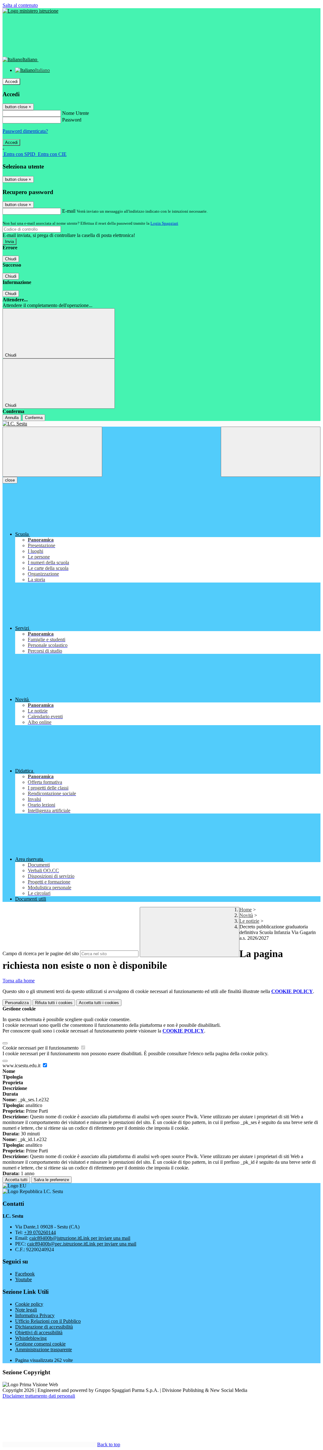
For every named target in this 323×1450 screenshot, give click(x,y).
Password (71, 119)
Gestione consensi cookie (40, 1343)
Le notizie (249, 921)
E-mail (68, 211)
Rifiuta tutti (54, 1002)
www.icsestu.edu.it (22, 1065)
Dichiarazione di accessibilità (44, 1326)
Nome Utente (75, 113)
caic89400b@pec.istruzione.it (81, 1243)
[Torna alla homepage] (161, 424)
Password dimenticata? (25, 131)
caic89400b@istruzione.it (79, 1238)
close (10, 480)
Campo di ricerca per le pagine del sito (41, 953)
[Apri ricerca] (270, 452)
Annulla (12, 417)
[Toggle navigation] (52, 452)
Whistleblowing (31, 1338)
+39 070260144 (40, 1232)
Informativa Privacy (35, 1315)
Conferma (34, 417)
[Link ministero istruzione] (30, 11)
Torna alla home (19, 980)
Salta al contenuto (20, 5)
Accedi (11, 81)
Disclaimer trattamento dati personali (39, 1396)
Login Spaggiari (164, 223)
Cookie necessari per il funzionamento (41, 1048)
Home (245, 909)
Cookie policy (29, 1304)
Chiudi (10, 259)
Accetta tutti (99, 1002)
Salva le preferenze (51, 1179)
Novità (246, 915)
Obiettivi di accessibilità (38, 1332)
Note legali (26, 1309)
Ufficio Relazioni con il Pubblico (48, 1321)
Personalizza (17, 1002)
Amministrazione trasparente (43, 1349)
